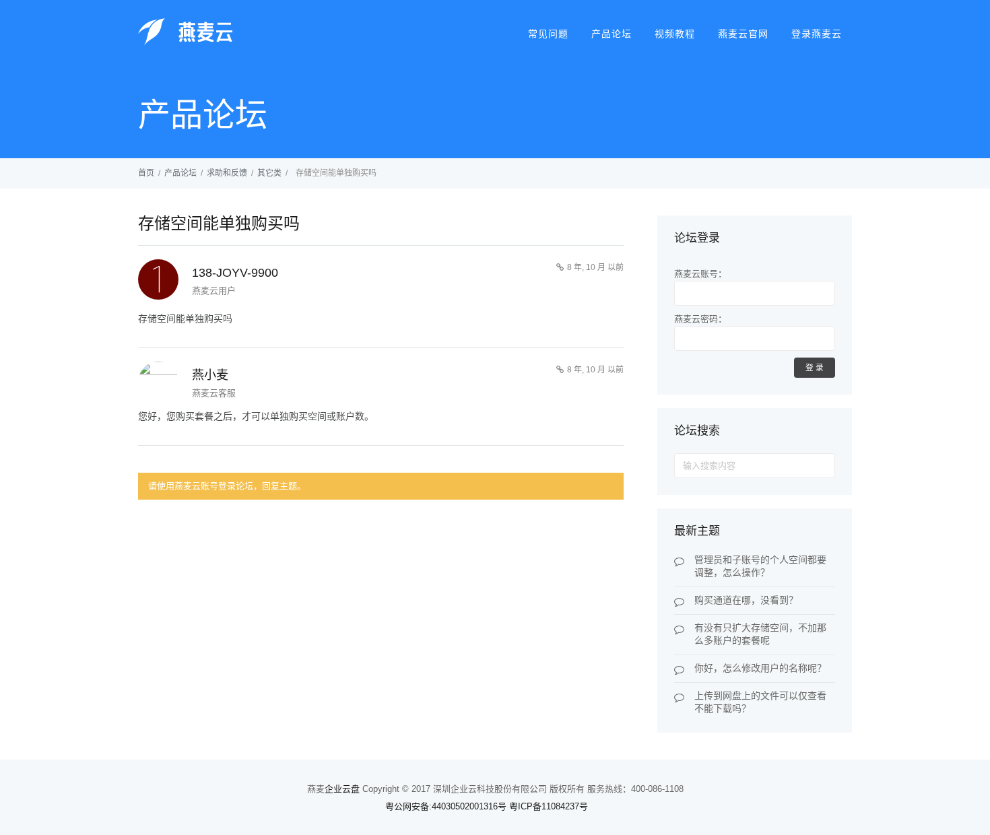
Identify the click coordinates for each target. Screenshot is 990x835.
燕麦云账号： (700, 274)
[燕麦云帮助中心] (185, 43)
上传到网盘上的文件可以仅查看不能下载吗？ (760, 702)
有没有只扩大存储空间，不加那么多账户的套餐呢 (760, 634)
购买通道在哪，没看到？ (746, 600)
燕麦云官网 (743, 33)
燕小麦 (210, 375)
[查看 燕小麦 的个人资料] (158, 382)
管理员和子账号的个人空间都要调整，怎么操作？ (760, 566)
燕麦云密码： (700, 319)
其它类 (269, 173)
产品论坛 (611, 33)
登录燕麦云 (816, 33)
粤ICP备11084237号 (548, 806)
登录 (815, 367)
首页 (146, 173)
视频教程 (675, 33)
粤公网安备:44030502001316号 (445, 806)
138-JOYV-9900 (235, 272)
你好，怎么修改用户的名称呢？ (760, 668)
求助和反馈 (227, 173)
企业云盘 (342, 789)
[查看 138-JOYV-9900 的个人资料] (158, 281)
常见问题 (548, 33)
